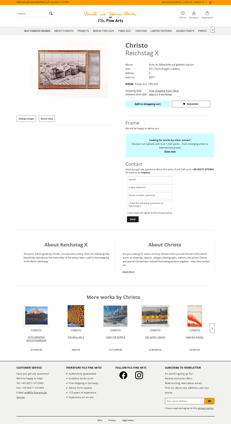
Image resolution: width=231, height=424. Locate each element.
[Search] (51, 13)
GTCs (99, 420)
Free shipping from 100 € (164, 91)
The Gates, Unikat (155, 337)
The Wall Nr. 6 (76, 337)
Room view (47, 118)
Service (188, 1)
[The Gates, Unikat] (155, 316)
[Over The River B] (115, 316)
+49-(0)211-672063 (59, 1)
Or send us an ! (138, 172)
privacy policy (164, 212)
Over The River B (115, 337)
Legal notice (128, 420)
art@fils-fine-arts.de (35, 392)
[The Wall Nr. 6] (75, 316)
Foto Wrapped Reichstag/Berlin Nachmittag (36, 339)
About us (200, 1)
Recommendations (172, 1)
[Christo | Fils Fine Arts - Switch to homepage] (110, 16)
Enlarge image (26, 118)
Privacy (112, 420)
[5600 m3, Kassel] (194, 316)
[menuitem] (173, 2)
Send (132, 219)
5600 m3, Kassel (195, 337)
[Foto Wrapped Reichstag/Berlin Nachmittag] (36, 316)
